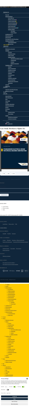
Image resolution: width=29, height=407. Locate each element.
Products (8, 284)
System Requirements (11, 313)
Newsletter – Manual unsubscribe (18, 240)
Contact (4, 240)
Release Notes (10, 315)
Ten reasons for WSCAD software (10, 310)
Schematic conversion (11, 349)
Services (4, 318)
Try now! (4, 316)
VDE (18, 270)
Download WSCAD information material (20, 241)
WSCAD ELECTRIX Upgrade (16, 329)
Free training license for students (9, 262)
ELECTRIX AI (10, 289)
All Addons (13, 302)
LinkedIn (4, 233)
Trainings (6, 321)
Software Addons (11, 300)
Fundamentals (13, 331)
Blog (3, 363)
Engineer (12, 333)
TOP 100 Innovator (8, 368)
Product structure (11, 342)
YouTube (9, 233)
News (6, 370)
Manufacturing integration (12, 352)
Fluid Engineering (11, 297)
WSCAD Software (8, 287)
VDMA (12, 270)
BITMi (26, 271)
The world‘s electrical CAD (13, 7)
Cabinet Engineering (11, 292)
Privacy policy (6, 208)
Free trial (6, 286)
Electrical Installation (11, 295)
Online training (10, 326)
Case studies (12, 248)
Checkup (9, 337)
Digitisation (7, 357)
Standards (9, 344)
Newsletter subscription (9, 375)
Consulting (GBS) (8, 336)
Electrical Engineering (11, 294)
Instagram (14, 233)
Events (4, 358)
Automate (6, 355)
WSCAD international (8, 376)
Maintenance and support (9, 320)
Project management (11, 339)
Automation (10, 354)
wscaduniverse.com (8, 305)
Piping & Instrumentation (12, 299)
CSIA (5, 270)
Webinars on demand (6, 256)
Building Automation (11, 291)
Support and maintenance (7, 241)
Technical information (8, 312)
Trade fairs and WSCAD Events (10, 360)
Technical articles (6, 248)
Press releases (18, 248)
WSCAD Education (8, 307)
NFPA (22, 271)
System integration (11, 350)
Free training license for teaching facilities (10, 264)
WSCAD (4, 365)
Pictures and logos (6, 250)
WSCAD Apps (7, 308)
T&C (4, 209)
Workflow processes (11, 341)
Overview (9, 323)
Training (9, 347)
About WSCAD (8, 366)
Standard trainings (11, 328)
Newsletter (9, 240)
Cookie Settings (3, 227)
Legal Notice (5, 206)
